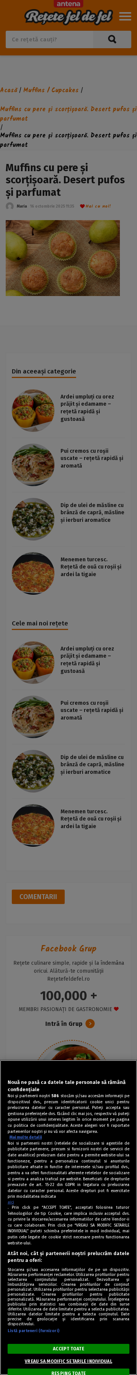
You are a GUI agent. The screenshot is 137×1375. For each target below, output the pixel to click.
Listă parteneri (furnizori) (33, 1330)
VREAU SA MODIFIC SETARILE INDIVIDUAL (68, 1361)
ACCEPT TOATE (68, 1348)
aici (11, 1202)
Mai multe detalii (26, 1137)
